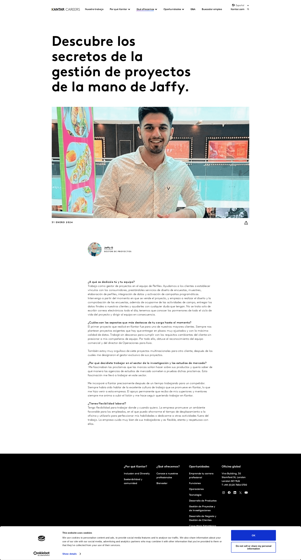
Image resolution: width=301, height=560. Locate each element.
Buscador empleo (212, 9)
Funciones (195, 483)
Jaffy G (108, 248)
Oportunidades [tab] (172, 9)
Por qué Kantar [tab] (118, 9)
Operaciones (196, 489)
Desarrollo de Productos (203, 501)
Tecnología (195, 495)
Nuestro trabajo (94, 9)
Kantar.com (237, 9)
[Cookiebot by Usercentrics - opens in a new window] (41, 554)
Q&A (193, 9)
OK (253, 535)
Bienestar (161, 483)
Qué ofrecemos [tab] (145, 9)
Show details (69, 553)
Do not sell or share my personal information (253, 547)
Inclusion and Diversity (137, 473)
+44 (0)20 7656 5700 (235, 485)
